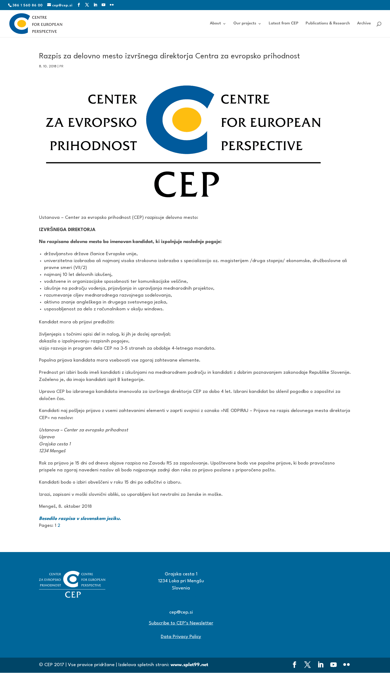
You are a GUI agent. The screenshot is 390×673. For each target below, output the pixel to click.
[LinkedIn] (95, 5)
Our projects (244, 23)
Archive (364, 23)
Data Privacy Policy (181, 637)
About (215, 23)
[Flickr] (112, 5)
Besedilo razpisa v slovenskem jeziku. (80, 518)
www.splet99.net (189, 665)
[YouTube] (104, 5)
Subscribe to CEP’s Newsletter (181, 623)
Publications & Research (328, 23)
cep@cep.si (181, 612)
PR (61, 66)
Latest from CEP (283, 23)
